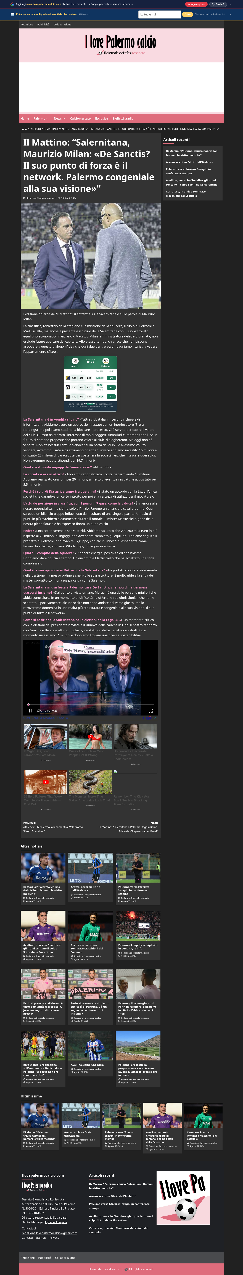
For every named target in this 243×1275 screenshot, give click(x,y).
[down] (47, 118)
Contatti (27, 1238)
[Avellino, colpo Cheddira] (90, 1045)
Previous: (53, 827)
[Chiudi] (231, 4)
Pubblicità (43, 24)
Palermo (39, 118)
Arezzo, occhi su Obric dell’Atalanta (85, 888)
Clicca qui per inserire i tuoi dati (210, 14)
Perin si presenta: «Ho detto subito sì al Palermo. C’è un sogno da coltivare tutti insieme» (89, 1008)
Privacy (54, 1238)
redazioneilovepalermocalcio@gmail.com (49, 1233)
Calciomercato (80, 118)
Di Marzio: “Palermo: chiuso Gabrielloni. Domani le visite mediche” (42, 890)
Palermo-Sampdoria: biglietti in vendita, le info (138, 946)
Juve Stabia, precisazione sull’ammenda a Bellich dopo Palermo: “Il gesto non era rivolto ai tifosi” (42, 1070)
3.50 (74, 378)
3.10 (81, 378)
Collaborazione (62, 24)
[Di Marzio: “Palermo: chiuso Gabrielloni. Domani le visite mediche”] (43, 868)
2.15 (89, 378)
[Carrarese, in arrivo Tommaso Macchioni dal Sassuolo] (90, 926)
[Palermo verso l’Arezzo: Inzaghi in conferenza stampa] (138, 868)
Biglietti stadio (122, 118)
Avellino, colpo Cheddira (87, 1065)
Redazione (27, 24)
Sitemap (41, 1238)
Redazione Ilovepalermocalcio (41, 198)
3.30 (74, 387)
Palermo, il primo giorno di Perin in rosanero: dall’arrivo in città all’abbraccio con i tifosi (137, 1008)
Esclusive (101, 118)
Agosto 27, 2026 (33, 901)
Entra (188, 14)
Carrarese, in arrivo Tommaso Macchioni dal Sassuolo (87, 948)
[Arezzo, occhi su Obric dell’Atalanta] (90, 868)
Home (25, 118)
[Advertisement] (121, 87)
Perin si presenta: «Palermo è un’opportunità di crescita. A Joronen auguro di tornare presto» (43, 1008)
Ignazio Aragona (56, 1222)
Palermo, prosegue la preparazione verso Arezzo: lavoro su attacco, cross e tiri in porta (137, 1070)
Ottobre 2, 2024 (68, 198)
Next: (128, 827)
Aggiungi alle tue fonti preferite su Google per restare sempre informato (74, 4)
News (58, 118)
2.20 (89, 387)
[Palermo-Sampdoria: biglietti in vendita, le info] (138, 926)
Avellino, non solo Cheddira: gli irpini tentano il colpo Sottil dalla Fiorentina (42, 948)
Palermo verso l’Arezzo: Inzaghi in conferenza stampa (133, 890)
